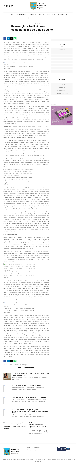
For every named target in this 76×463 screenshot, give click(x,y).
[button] (4, 38)
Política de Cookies (32, 450)
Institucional (20, 14)
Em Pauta (62, 84)
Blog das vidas (62, 71)
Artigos (62, 55)
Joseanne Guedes (31, 34)
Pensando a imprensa (62, 93)
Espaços (31, 14)
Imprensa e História (62, 90)
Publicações (61, 14)
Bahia (5, 365)
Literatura (62, 58)
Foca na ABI (62, 87)
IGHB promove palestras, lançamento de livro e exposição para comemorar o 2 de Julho (38, 425)
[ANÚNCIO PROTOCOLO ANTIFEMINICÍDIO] (59, 115)
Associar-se (33, 17)
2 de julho (17, 365)
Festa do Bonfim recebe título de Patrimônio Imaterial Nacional (30, 126)
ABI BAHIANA (62, 49)
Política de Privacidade (33, 447)
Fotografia (62, 68)
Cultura (10, 365)
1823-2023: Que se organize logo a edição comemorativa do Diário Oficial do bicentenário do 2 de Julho (30, 411)
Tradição (25, 365)
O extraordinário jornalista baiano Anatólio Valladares (29, 397)
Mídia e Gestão (62, 65)
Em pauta (62, 61)
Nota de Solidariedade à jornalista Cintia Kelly (26, 385)
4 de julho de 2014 (43, 34)
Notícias (38, 23)
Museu (40, 14)
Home (11, 14)
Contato (43, 17)
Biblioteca (50, 14)
